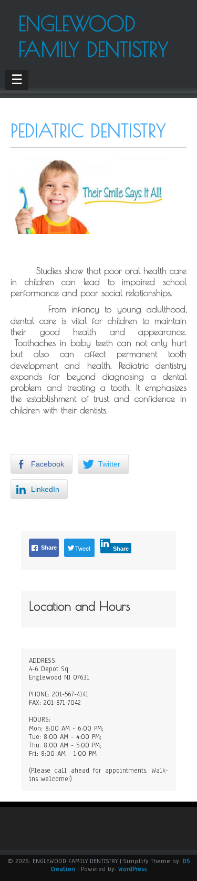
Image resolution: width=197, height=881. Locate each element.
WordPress (132, 869)
